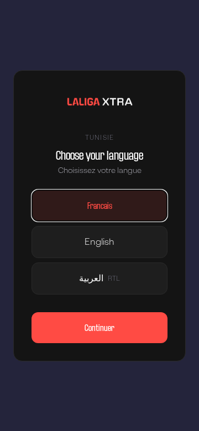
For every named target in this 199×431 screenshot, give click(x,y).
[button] (99, 206)
